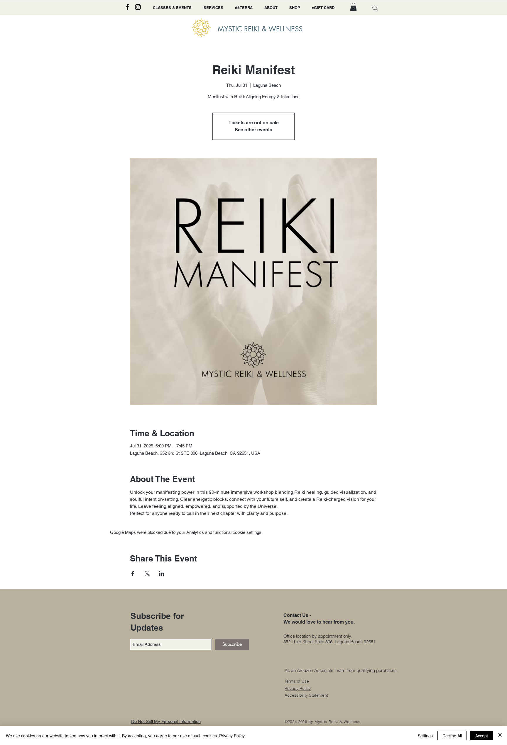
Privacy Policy (232, 736)
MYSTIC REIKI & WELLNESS (260, 28)
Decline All (452, 736)
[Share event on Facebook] (133, 573)
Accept (481, 736)
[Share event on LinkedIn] (161, 573)
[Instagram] (138, 7)
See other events (253, 130)
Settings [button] (425, 736)
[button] (353, 7)
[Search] (375, 8)
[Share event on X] (147, 573)
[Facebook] (127, 7)
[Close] (499, 735)
